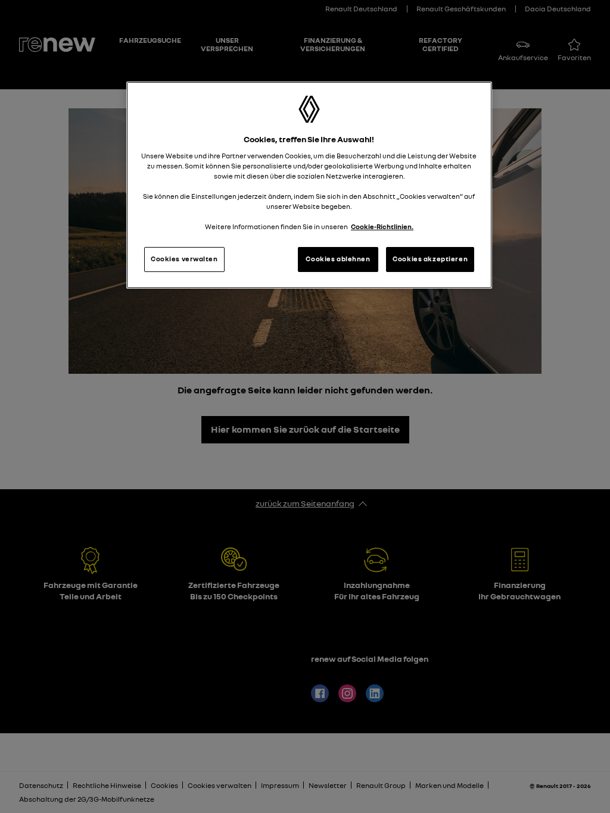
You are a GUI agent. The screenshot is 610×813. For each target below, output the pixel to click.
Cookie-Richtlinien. (382, 227)
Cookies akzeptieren (430, 259)
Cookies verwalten (184, 259)
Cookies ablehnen (338, 259)
